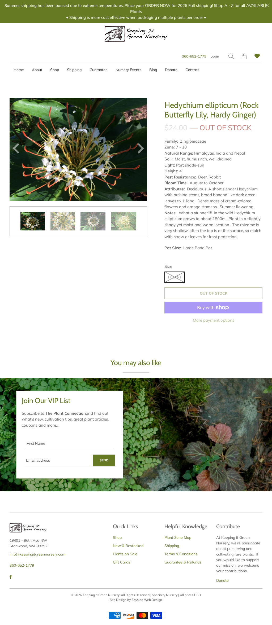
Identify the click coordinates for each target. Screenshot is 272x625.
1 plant (174, 277)
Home (19, 69)
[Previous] (18, 149)
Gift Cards (121, 562)
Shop (54, 69)
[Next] (138, 149)
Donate (171, 69)
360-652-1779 (194, 56)
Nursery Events (128, 69)
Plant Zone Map (177, 537)
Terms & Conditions (180, 554)
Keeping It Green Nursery (101, 595)
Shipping (74, 69)
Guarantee (99, 69)
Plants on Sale (125, 554)
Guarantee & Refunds (182, 562)
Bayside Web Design (146, 600)
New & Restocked (128, 545)
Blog (153, 69)
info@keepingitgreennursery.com (37, 554)
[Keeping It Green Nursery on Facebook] (10, 577)
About (37, 69)
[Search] (231, 56)
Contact (192, 69)
